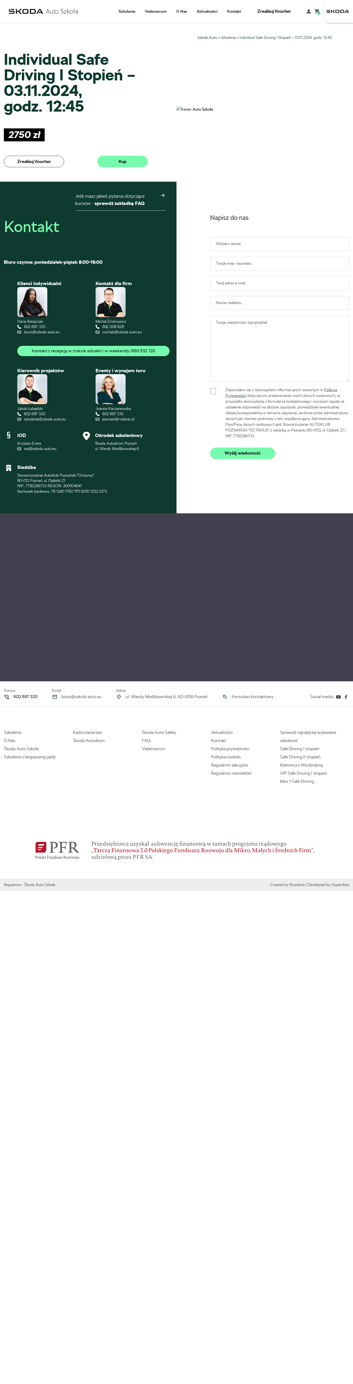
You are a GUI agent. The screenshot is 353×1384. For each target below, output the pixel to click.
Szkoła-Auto (207, 37)
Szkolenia (127, 11)
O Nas (181, 11)
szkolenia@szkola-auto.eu (44, 419)
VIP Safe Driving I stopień (303, 773)
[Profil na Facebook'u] (346, 697)
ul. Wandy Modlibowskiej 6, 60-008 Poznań (167, 696)
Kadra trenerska (87, 732)
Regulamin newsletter (231, 773)
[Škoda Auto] (336, 11)
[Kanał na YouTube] (338, 697)
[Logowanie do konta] (309, 11)
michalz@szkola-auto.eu (121, 332)
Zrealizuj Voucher (274, 11)
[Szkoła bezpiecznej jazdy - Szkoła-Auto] (44, 11)
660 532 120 (143, 350)
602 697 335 (112, 414)
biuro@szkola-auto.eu (41, 332)
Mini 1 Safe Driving (297, 781)
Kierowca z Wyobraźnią (301, 765)
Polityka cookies (226, 757)
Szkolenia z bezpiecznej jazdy (30, 757)
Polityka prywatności (230, 748)
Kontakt (234, 11)
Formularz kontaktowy (253, 696)
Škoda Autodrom (89, 740)
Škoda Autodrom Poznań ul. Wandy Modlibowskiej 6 (117, 446)
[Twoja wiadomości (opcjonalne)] (279, 380)
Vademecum (156, 11)
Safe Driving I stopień (299, 748)
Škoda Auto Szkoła (21, 748)
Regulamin (12, 884)
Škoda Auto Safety (159, 732)
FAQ (146, 740)
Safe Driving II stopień (300, 757)
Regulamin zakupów (229, 765)
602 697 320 (34, 326)
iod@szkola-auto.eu (39, 448)
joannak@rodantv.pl (117, 419)
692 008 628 (112, 326)
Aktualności (207, 11)
